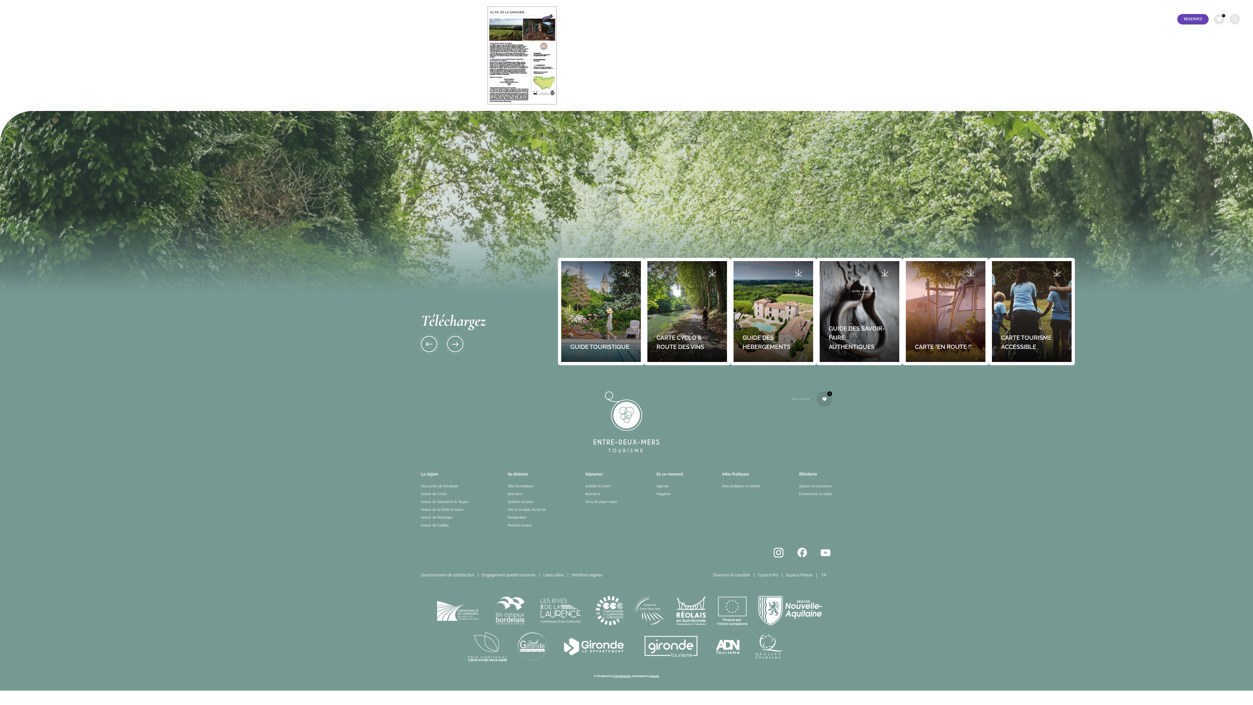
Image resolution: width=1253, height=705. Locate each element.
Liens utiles (553, 575)
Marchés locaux (520, 525)
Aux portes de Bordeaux (439, 486)
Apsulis (654, 676)
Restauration (517, 517)
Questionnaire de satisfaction (447, 575)
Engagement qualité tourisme (508, 575)
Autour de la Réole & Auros (442, 509)
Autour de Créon (434, 494)
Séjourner (200, 19)
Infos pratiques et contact (364, 19)
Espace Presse (1207, 5)
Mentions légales (587, 575)
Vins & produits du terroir (527, 509)
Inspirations (299, 19)
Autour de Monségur (437, 517)
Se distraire (153, 19)
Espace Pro (1176, 5)
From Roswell (622, 676)
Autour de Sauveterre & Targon (445, 502)
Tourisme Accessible (1139, 5)
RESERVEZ (1193, 19)
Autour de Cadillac (435, 525)
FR (1232, 5)
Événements (249, 19)
